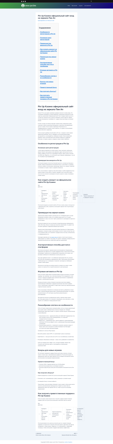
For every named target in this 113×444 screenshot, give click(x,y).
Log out (80, 5)
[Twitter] (23, 1)
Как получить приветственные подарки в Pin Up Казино (49, 97)
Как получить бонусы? (48, 91)
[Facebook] (21, 1)
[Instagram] (25, 1)
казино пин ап (54, 237)
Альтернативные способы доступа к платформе (47, 64)
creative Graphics (68, 442)
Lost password (87, 5)
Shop (69, 5)
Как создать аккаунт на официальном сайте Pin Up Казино (48, 51)
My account (74, 5)
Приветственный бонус (48, 87)
